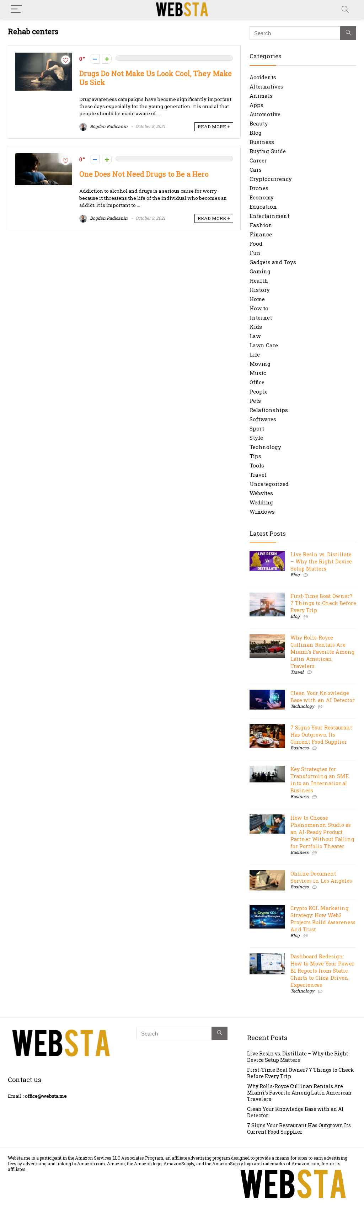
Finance (261, 234)
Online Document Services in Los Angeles (321, 877)
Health (259, 280)
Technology (265, 446)
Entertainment (269, 215)
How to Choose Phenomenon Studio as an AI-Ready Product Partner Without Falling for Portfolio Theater (322, 832)
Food (256, 243)
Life (255, 354)
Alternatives (266, 86)
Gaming (260, 271)
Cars (256, 169)
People (259, 391)
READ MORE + (214, 126)
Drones (259, 188)
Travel (258, 474)
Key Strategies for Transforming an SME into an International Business (319, 780)
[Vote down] (95, 59)
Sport (257, 428)
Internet (261, 317)
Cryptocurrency (271, 178)
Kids (256, 326)
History (260, 289)
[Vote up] (107, 59)
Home (257, 299)
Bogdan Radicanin (108, 126)
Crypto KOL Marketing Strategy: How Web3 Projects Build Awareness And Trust (322, 919)
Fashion (261, 225)
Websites (261, 493)
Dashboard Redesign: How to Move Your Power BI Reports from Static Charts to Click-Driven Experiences (322, 970)
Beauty (259, 123)
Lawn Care (264, 345)
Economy (262, 197)
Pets (255, 400)
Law (255, 335)
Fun (255, 252)
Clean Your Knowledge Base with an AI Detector (322, 697)
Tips (255, 456)
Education (263, 206)
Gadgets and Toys (273, 262)
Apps (256, 104)
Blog (256, 132)
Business (262, 141)
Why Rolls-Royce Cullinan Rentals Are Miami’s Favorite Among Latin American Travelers (322, 651)
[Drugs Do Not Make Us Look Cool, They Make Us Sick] (43, 56)
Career (258, 160)
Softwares (263, 419)
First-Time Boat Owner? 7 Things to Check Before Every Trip (323, 603)
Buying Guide (268, 151)
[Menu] (16, 9)
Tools (257, 465)
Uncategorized (269, 483)
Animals (261, 95)
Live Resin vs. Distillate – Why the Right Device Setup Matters (321, 561)
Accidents (263, 77)
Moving (260, 363)
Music (258, 372)
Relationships (269, 409)
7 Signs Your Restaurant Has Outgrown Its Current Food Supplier (321, 734)
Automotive (265, 114)
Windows (262, 511)
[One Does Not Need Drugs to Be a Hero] (43, 156)
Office (257, 382)
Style (256, 437)
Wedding (261, 502)
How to (259, 308)
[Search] (345, 9)
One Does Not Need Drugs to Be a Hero (144, 174)
